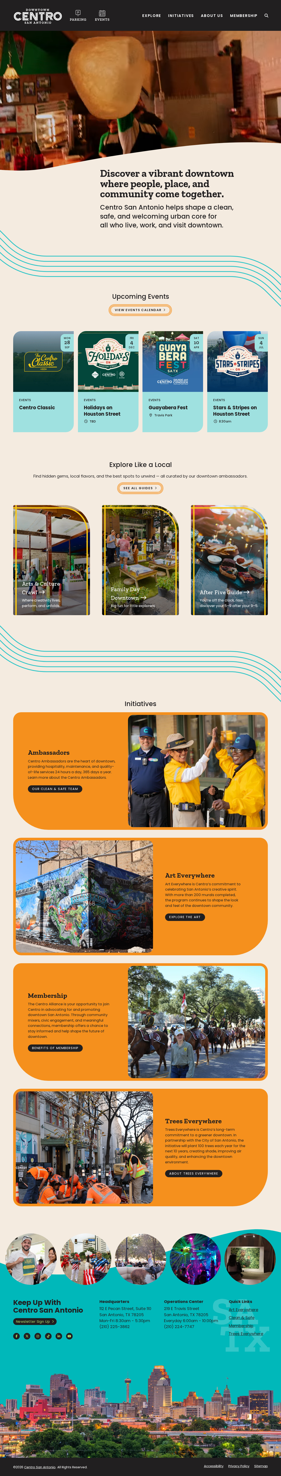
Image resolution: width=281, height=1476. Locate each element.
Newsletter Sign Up (33, 1321)
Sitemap (261, 1466)
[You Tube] (69, 1336)
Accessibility (213, 1466)
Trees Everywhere (246, 1333)
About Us (212, 15)
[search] (266, 15)
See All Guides (138, 488)
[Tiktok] (48, 1336)
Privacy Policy (238, 1466)
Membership (244, 15)
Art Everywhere (243, 1309)
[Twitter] (27, 1336)
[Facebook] (16, 1336)
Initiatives (181, 15)
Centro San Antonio (40, 1467)
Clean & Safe (241, 1317)
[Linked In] (59, 1336)
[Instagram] (37, 1336)
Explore (151, 15)
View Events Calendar (138, 310)
